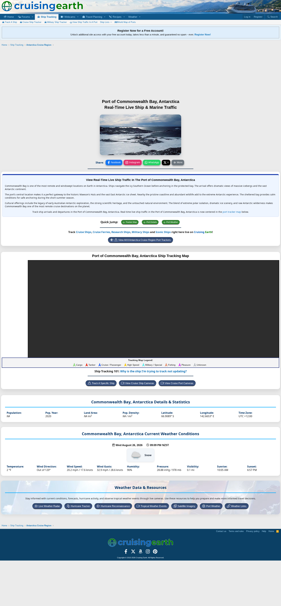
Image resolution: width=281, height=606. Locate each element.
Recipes (116, 16)
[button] (32, 17)
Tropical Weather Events (154, 506)
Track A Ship (11, 22)
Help (264, 531)
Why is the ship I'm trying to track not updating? (153, 371)
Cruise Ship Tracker (32, 22)
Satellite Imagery (186, 506)
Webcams (69, 16)
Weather (132, 16)
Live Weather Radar (49, 506)
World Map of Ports (127, 22)
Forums (25, 16)
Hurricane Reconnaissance (115, 506)
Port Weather (172, 222)
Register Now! (202, 34)
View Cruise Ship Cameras (139, 383)
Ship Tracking (48, 16)
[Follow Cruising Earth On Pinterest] (155, 552)
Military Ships (140, 232)
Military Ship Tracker (57, 22)
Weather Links (238, 506)
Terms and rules (236, 531)
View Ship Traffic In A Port (85, 22)
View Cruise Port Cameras (179, 383)
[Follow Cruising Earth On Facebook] (126, 552)
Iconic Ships (163, 232)
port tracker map (232, 211)
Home (10, 16)
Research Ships (120, 232)
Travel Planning (93, 16)
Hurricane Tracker (80, 506)
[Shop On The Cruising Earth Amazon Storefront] (140, 552)
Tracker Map (131, 222)
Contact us (221, 531)
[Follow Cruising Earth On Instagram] (147, 552)
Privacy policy (253, 531)
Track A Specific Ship (103, 383)
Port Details (152, 222)
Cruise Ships (83, 232)
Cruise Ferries (101, 232)
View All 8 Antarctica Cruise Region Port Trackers (144, 240)
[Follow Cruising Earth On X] (133, 552)
